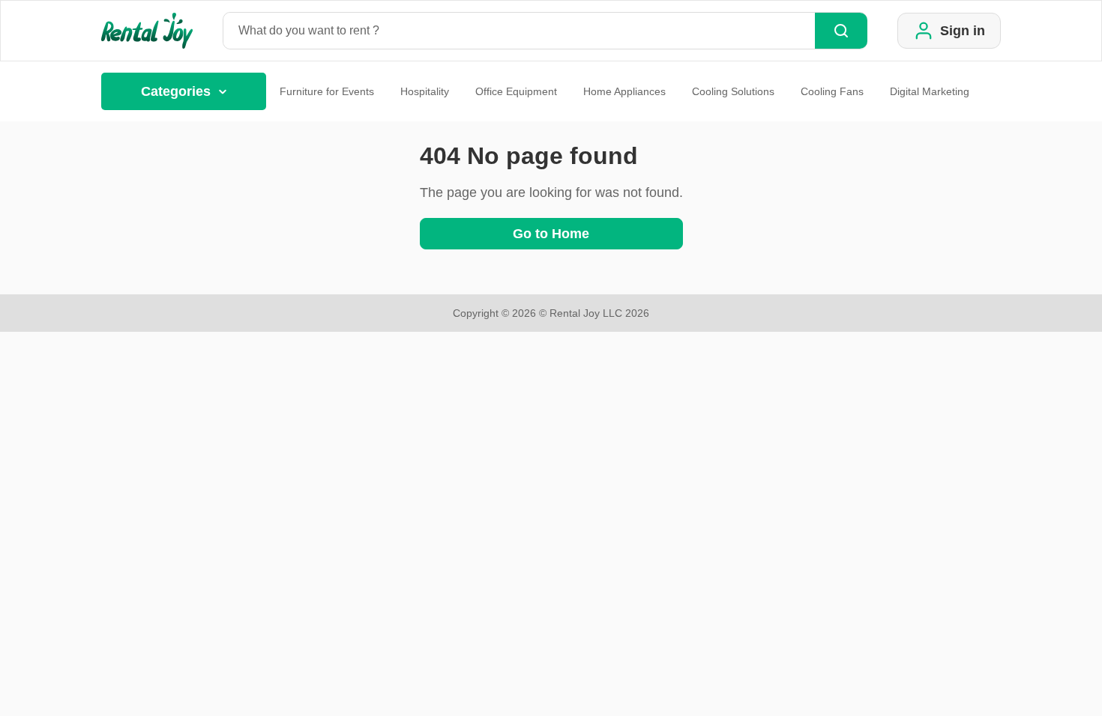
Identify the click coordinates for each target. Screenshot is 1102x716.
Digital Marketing (929, 91)
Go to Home (551, 233)
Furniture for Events (327, 91)
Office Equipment (516, 91)
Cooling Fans (832, 91)
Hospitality (424, 91)
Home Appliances (624, 91)
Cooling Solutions (733, 91)
